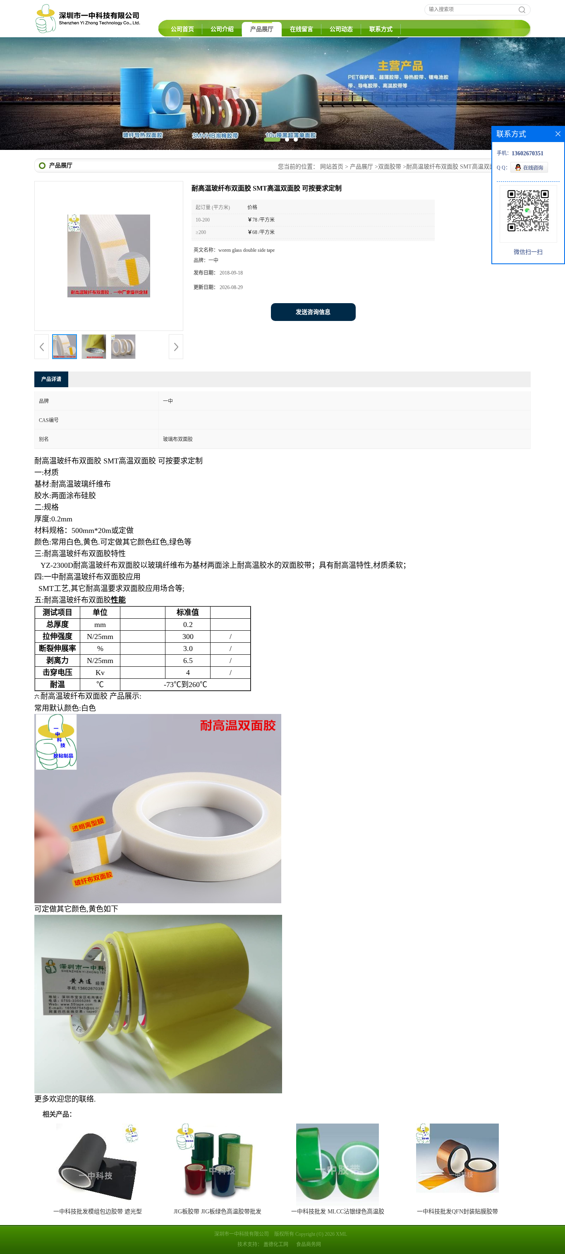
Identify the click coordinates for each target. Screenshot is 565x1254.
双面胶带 (389, 167)
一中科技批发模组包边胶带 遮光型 (97, 1211)
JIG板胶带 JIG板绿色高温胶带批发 (217, 1211)
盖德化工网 (275, 1244)
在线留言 (301, 29)
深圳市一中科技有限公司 (241, 1234)
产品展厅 (261, 29)
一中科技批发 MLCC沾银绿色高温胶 (337, 1211)
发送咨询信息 (313, 312)
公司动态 (341, 29)
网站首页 (331, 167)
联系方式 (381, 29)
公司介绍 (222, 29)
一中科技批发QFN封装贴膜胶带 (457, 1211)
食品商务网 (308, 1244)
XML (341, 1234)
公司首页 (182, 29)
